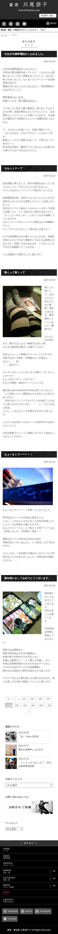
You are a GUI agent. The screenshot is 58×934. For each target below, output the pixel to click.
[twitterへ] (12, 24)
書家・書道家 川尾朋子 (18, 930)
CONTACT (8, 901)
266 (49, 705)
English (47, 15)
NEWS (6, 857)
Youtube (12, 918)
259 (40, 699)
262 (17, 705)
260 (48, 699)
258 (32, 699)
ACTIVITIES (9, 879)
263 (25, 705)
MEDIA (8, 886)
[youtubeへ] (25, 24)
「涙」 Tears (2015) (28, 736)
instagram (45, 911)
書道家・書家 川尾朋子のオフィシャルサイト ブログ (23, 30)
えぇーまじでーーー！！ (18, 454)
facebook (13, 911)
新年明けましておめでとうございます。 (27, 578)
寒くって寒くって (14, 272)
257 (24, 699)
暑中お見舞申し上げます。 (31, 749)
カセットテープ (13, 168)
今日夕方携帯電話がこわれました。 (25, 54)
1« (9, 699)
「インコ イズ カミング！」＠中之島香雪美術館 (34, 764)
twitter (28, 911)
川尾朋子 (29, 4)
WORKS (7, 871)
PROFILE (8, 864)
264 (33, 705)
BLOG (6, 893)
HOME (6, 850)
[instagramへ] (18, 24)
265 (41, 705)
